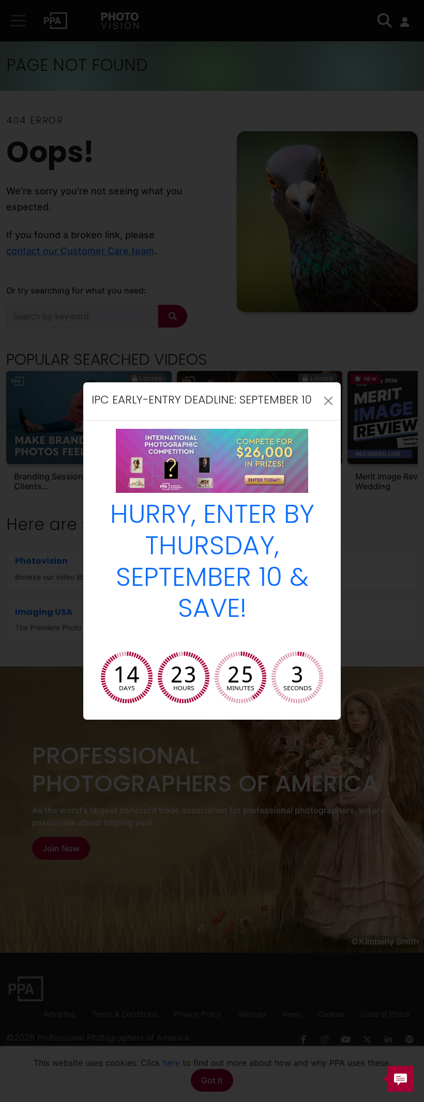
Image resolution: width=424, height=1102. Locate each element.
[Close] (328, 401)
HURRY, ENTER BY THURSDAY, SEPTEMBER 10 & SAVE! (212, 563)
